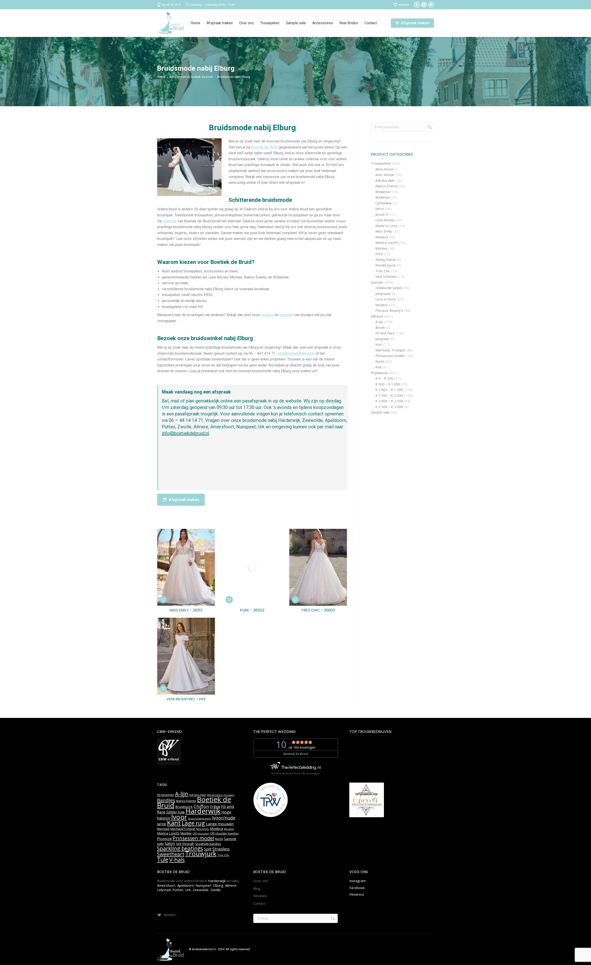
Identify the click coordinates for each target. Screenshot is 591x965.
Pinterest (356, 894)
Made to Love (386, 226)
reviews (267, 315)
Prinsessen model (389, 356)
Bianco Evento (386, 186)
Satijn (170, 843)
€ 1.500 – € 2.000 (389, 395)
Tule (162, 859)
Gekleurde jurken (388, 288)
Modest (381, 305)
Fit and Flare (385, 333)
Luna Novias (385, 220)
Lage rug (193, 823)
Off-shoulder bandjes (224, 833)
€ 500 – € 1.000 (387, 384)
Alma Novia (384, 169)
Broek (380, 327)
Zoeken (429, 127)
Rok (378, 367)
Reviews (260, 896)
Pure (379, 254)
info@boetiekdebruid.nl (295, 353)
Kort (379, 344)
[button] (163, 599)
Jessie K (381, 214)
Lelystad (164, 889)
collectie (170, 221)
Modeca (381, 237)
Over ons (260, 881)
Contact (259, 903)
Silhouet (377, 316)
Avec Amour (384, 174)
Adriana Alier (385, 180)
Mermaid (163, 829)
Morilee (381, 248)
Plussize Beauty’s (389, 310)
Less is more (385, 299)
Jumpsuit (382, 339)
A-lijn (379, 322)
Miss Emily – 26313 (185, 610)
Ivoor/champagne (199, 818)
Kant (174, 822)
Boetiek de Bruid (264, 147)
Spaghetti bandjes (208, 844)
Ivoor (179, 816)
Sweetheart (170, 854)
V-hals (177, 859)
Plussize (164, 838)
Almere (230, 885)
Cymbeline (383, 203)
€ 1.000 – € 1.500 (389, 389)
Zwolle (215, 889)
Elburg (218, 885)
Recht (380, 361)
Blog (256, 888)
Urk (188, 889)
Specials (377, 282)
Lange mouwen (220, 823)
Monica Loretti (386, 242)
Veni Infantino (386, 276)
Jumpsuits (383, 293)
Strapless (221, 849)
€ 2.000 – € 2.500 (389, 401)
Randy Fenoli (385, 259)
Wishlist (403, 4)
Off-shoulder (201, 833)
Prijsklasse (379, 373)
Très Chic (382, 271)
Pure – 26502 (252, 610)
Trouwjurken (381, 163)
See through (185, 843)
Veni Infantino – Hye (186, 699)
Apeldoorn (185, 885)
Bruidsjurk (184, 806)
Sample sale (380, 412)
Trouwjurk (201, 853)
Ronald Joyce (385, 265)
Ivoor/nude (223, 818)
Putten (177, 889)
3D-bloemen (165, 795)
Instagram (357, 880)
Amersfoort (166, 885)
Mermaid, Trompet (390, 350)
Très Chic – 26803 (318, 610)
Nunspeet (203, 885)
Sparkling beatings (180, 848)
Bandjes (166, 800)
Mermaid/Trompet (182, 829)
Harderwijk (203, 811)
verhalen (286, 315)
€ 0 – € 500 (384, 378)
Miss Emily (383, 231)
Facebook (357, 887)
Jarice (379, 208)
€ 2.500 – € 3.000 (389, 407)
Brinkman (382, 197)
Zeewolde (200, 889)
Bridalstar (383, 192)
